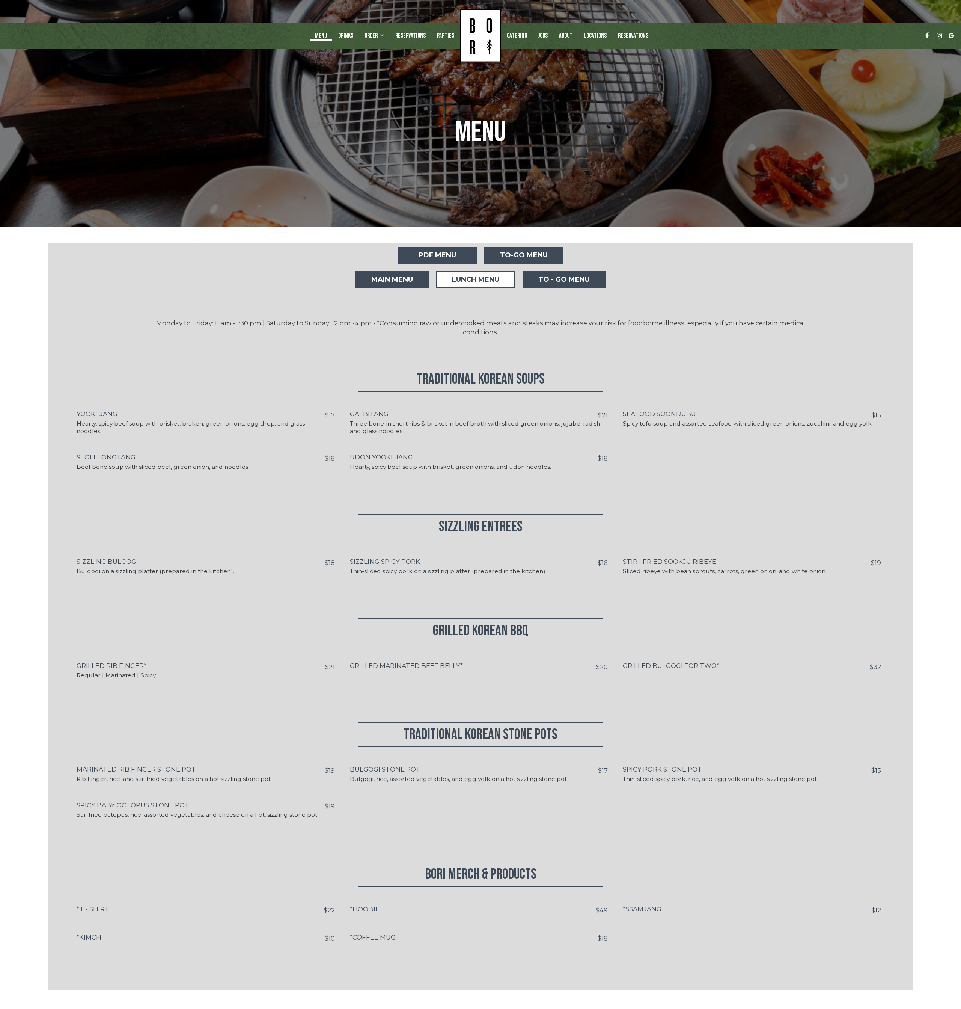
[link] (480, 35)
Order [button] (372, 35)
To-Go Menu (524, 255)
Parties (445, 35)
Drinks (345, 35)
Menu (321, 35)
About (565, 35)
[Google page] (951, 36)
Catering (517, 35)
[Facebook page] (927, 36)
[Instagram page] (939, 36)
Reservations (410, 35)
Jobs (543, 35)
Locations (595, 35)
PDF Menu (437, 255)
